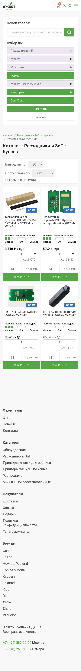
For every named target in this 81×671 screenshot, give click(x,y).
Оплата (8, 508)
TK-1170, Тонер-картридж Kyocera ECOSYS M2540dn (59, 313)
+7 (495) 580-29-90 (17, 643)
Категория (17, 92)
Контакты (10, 431)
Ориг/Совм (17, 100)
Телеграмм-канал (16, 531)
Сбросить (41, 117)
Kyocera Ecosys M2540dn (26, 83)
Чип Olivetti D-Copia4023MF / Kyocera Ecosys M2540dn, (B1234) (59, 220)
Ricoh (7, 589)
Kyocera (15, 58)
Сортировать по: (17, 173)
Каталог (8, 135)
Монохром (17, 67)
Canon (7, 551)
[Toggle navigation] (75, 6)
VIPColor (9, 615)
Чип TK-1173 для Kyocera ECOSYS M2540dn (21, 313)
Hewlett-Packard (15, 564)
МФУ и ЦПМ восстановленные (27, 482)
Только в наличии (22, 179)
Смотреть (40, 108)
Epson (7, 557)
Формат (16, 75)
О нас (7, 418)
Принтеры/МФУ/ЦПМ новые (25, 469)
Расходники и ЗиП (22, 50)
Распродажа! (13, 476)
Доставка (10, 501)
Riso (6, 596)
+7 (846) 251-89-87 (17, 649)
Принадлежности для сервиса (27, 463)
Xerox (7, 602)
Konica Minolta (14, 570)
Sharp (7, 609)
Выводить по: (15, 164)
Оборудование (14, 450)
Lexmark (9, 583)
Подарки (9, 514)
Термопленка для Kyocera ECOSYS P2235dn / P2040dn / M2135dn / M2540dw (21, 221)
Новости (9, 424)
